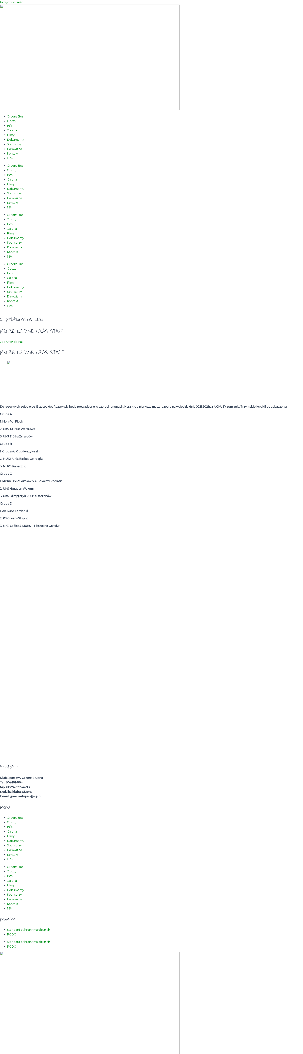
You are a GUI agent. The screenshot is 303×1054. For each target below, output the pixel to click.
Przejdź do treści (11, 2)
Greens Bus (15, 116)
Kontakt (12, 153)
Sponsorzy (14, 144)
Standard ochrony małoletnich (28, 929)
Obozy (11, 121)
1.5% (10, 158)
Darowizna (14, 149)
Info (10, 125)
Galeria (12, 130)
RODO (11, 934)
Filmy (11, 135)
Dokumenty (15, 139)
